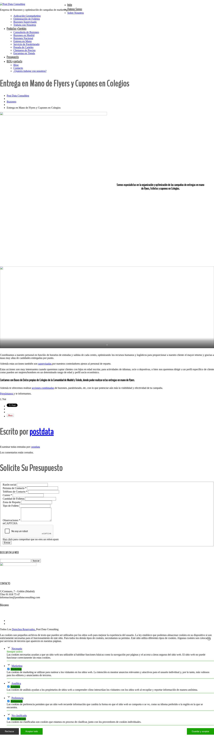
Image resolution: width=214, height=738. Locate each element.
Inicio (69, 5)
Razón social (10, 484)
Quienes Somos (74, 9)
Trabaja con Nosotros (24, 24)
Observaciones (11, 520)
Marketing (17, 665)
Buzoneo (11, 101)
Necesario (17, 648)
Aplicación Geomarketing (27, 15)
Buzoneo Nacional (23, 38)
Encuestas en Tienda (24, 53)
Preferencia (17, 698)
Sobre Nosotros (75, 12)
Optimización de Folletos (26, 18)
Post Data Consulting (18, 95)
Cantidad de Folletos (14, 498)
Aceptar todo (31, 731)
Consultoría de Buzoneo (26, 32)
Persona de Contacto (14, 488)
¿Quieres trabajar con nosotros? (29, 71)
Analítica (16, 683)
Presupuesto (13, 57)
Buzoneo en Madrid (23, 35)
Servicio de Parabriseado (26, 44)
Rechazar (9, 731)
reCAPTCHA (10, 523)
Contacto (18, 68)
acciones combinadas (43, 387)
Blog (16, 65)
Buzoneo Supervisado (25, 21)
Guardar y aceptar (200, 731)
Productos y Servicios (16, 28)
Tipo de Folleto (11, 505)
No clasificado (19, 715)
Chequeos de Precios (24, 50)
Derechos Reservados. (24, 629)
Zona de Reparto (12, 502)
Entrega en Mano (22, 41)
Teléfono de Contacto (15, 491)
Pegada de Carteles (23, 47)
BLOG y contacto (14, 61)
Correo (7, 495)
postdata (42, 431)
